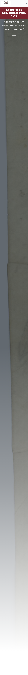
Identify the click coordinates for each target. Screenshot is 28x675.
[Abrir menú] (27, 3)
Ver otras (14, 35)
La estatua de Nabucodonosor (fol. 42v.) (14, 12)
